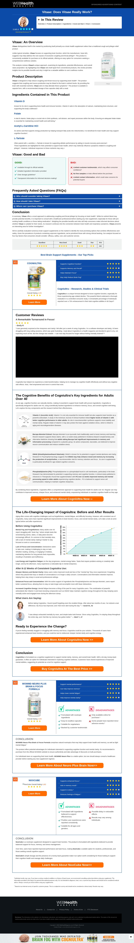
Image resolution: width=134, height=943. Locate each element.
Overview (41, 24)
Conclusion (96, 24)
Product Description (54, 24)
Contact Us (52, 909)
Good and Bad (78, 24)
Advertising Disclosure (22, 32)
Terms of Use (79, 909)
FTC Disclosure (92, 909)
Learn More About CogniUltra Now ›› (67, 499)
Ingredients (67, 24)
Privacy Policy (65, 909)
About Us (40, 909)
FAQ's (88, 24)
